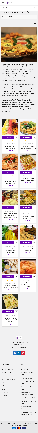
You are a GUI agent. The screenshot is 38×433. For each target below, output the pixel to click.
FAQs (3, 389)
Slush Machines (6, 372)
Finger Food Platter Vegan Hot (28, 249)
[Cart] (36, 2)
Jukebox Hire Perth (26, 378)
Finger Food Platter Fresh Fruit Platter (10, 147)
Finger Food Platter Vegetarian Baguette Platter (28, 284)
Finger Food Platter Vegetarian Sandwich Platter (10, 319)
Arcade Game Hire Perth (28, 398)
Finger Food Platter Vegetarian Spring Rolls (28, 147)
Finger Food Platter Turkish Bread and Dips (10, 286)
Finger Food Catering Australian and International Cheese (10, 215)
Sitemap (4, 395)
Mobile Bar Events (7, 369)
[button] (35, 23)
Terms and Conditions (8, 379)
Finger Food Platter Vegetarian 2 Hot (28, 217)
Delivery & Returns (7, 386)
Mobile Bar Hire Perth (27, 369)
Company (4, 376)
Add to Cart (8, 137)
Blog (3, 382)
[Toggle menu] (2, 2)
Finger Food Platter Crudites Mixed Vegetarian (10, 250)
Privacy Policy (6, 392)
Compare (16, 137)
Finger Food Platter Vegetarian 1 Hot (10, 182)
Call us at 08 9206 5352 (19, 348)
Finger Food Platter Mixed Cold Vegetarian (28, 179)
